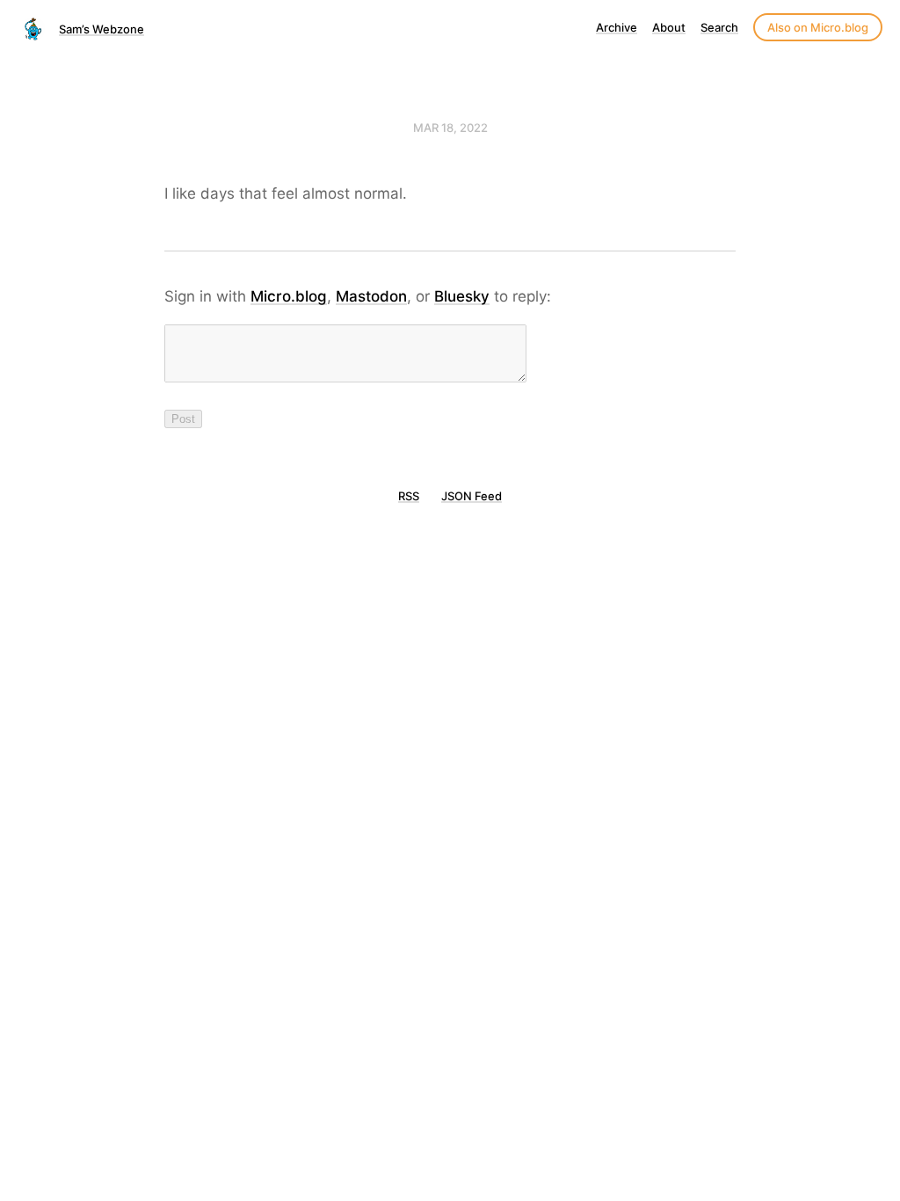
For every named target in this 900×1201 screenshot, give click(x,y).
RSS (408, 496)
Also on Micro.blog (817, 27)
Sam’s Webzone (101, 29)
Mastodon (371, 296)
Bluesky (462, 296)
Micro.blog (288, 296)
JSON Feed (471, 496)
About (669, 27)
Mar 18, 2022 (450, 127)
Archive (616, 27)
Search (719, 27)
